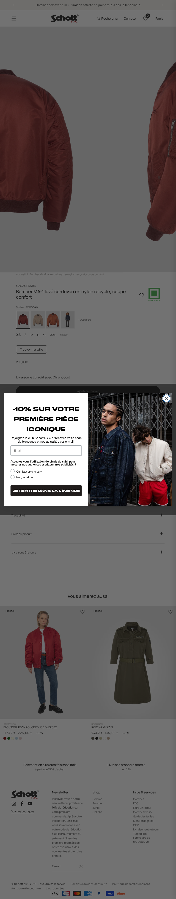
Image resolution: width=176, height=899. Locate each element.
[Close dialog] (166, 398)
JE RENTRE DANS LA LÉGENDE (46, 490)
